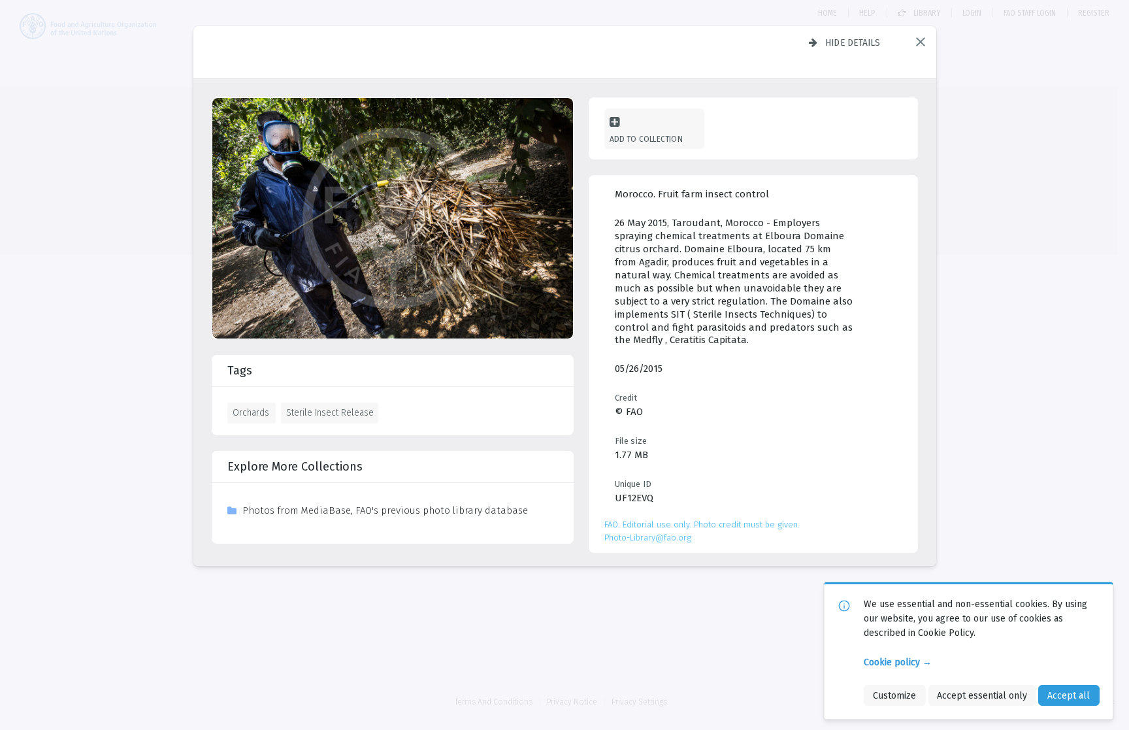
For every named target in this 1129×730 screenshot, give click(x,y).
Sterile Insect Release (330, 412)
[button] (920, 42)
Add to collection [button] (646, 139)
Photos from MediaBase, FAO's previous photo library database (385, 510)
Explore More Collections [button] (295, 466)
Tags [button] (239, 370)
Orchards (251, 412)
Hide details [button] (853, 42)
